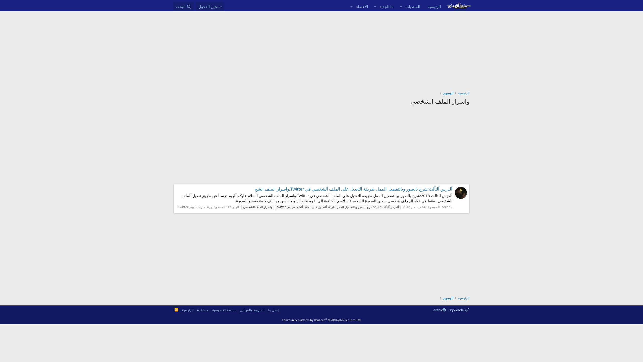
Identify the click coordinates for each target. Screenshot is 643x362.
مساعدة (202, 310)
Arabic (438, 310)
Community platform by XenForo (321, 320)
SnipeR (447, 207)
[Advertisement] (321, 49)
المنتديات (412, 6)
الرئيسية (434, 6)
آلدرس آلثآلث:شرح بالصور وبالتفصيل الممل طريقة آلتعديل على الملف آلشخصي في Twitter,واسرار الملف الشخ (353, 189)
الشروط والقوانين (252, 310)
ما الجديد (387, 6)
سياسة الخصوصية (224, 310)
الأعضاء (362, 6)
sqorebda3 (457, 310)
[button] (400, 6)
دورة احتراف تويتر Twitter (195, 207)
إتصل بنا (273, 310)
